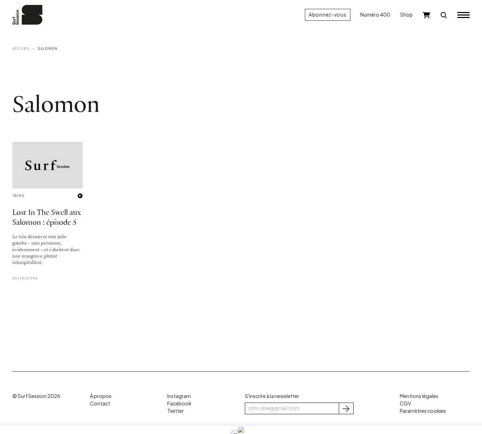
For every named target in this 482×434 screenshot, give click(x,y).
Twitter (175, 411)
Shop (406, 15)
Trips (18, 195)
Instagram (179, 396)
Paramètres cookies (423, 411)
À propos (101, 396)
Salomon (48, 48)
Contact (100, 403)
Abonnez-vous (327, 15)
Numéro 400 (375, 15)
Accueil (21, 48)
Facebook (179, 403)
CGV (405, 403)
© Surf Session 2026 (36, 396)
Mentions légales (419, 396)
